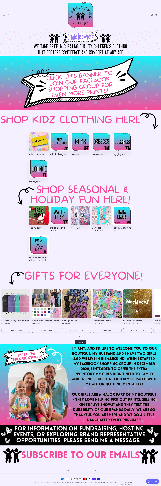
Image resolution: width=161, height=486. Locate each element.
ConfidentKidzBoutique (47, 482)
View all (80, 342)
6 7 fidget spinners (70, 321)
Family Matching (122, 228)
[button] (4, 15)
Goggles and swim (57, 229)
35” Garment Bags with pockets (15, 321)
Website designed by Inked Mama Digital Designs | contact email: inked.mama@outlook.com (81, 482)
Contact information (126, 482)
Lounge (33, 181)
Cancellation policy (126, 484)
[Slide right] (85, 337)
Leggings (117, 154)
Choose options (16, 330)
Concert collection (97, 229)
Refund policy (114, 482)
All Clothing (56, 154)
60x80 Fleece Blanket (102, 321)
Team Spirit (35, 228)
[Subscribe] (95, 470)
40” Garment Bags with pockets (46, 321)
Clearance (35, 154)
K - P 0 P (75, 228)
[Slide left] (76, 337)
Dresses (96, 154)
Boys (73, 154)
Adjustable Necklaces (132, 321)
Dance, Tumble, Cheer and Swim (38, 259)
